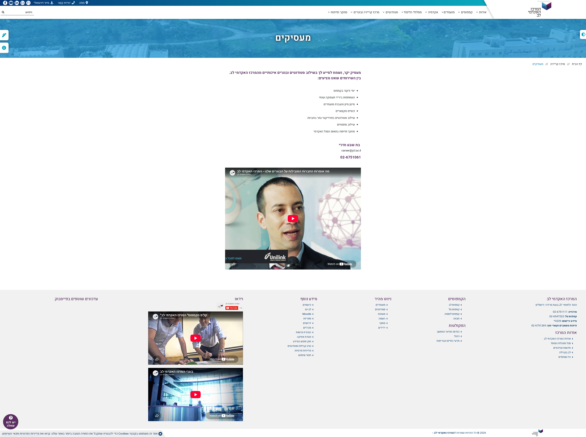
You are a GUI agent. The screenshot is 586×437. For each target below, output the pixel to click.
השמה (382, 318)
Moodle (306, 314)
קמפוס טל (454, 309)
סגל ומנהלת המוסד (561, 343)
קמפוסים (466, 12)
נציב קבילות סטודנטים (299, 346)
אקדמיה (432, 12)
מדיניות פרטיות (303, 350)
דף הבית (577, 64)
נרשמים (307, 305)
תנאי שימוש (304, 355)
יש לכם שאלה (11, 424)
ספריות (307, 318)
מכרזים (307, 328)
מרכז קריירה (557, 64)
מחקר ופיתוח (338, 12)
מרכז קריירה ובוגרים (366, 12)
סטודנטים (391, 12)
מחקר (382, 323)
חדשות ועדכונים (562, 348)
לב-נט (308, 309)
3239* (557, 321)
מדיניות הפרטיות (29, 434)
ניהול (456, 336)
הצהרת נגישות (303, 332)
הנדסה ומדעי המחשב (448, 332)
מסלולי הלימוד (413, 12)
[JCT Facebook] (5, 3)
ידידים (381, 328)
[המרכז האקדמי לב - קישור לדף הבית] (537, 9)
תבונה (456, 318)
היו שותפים (565, 357)
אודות (482, 12)
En (22, 3)
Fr (28, 3)
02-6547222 (556, 316)
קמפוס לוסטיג (452, 314)
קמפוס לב (454, 305)
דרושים (307, 323)
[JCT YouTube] (11, 3)
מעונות (381, 314)
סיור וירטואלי (41, 3)
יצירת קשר (64, 3)
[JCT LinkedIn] (17, 3)
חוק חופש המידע (302, 341)
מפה (82, 3)
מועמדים (449, 12)
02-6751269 (538, 325)
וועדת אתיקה (304, 337)
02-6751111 (560, 312)
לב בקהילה (565, 352)
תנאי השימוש (10, 434)
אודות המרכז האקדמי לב (557, 339)
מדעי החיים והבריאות (448, 341)
